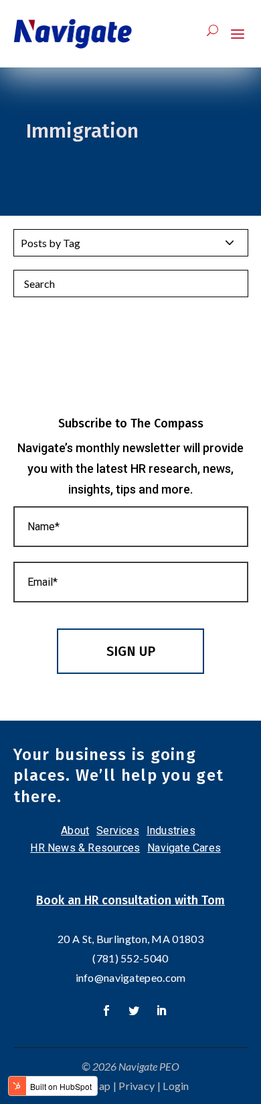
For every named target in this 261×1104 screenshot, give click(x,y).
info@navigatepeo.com (131, 977)
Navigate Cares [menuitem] (184, 848)
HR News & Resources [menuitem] (85, 848)
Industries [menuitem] (171, 830)
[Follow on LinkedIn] (161, 1010)
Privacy (136, 1085)
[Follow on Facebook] (106, 1010)
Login (176, 1085)
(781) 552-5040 (130, 958)
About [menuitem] (75, 830)
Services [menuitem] (117, 830)
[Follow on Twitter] (134, 1010)
